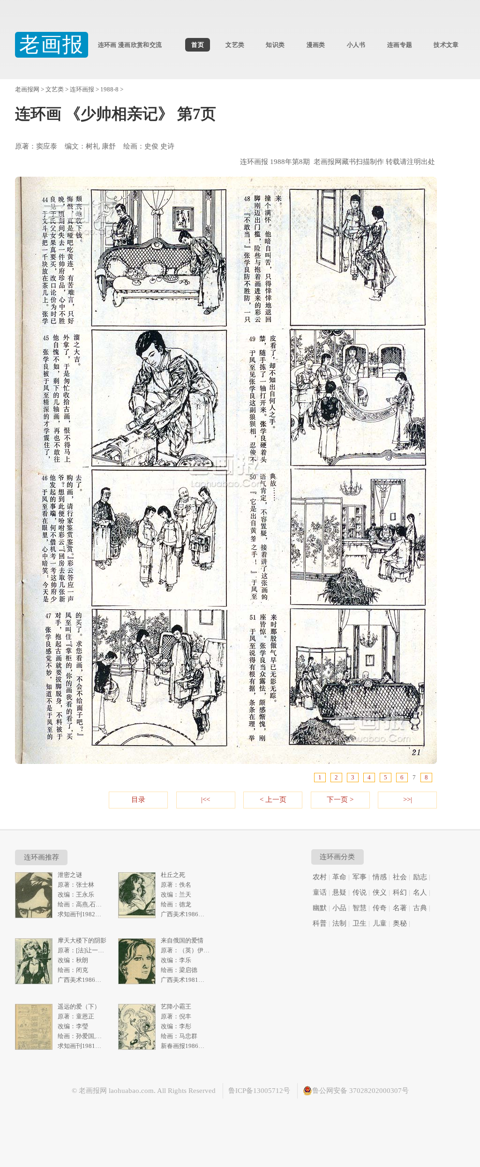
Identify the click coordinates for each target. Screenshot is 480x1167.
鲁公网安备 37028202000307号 (360, 1090)
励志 (420, 877)
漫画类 (316, 44)
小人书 (356, 44)
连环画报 (82, 89)
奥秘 (400, 923)
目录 (138, 799)
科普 (320, 923)
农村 (320, 877)
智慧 (359, 908)
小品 (339, 908)
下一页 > (340, 799)
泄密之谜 (70, 874)
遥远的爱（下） (79, 1006)
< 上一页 (273, 799)
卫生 (359, 923)
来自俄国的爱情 (182, 940)
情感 (380, 877)
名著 (400, 908)
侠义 (380, 892)
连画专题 (399, 44)
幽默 (320, 908)
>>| (407, 799)
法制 (339, 923)
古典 (420, 908)
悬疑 (339, 892)
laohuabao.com (131, 1090)
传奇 (380, 908)
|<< (205, 799)
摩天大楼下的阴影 (82, 940)
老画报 (51, 44)
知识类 (275, 44)
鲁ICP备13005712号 (259, 1090)
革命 (339, 877)
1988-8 (109, 89)
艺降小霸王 (176, 1006)
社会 (400, 877)
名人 (420, 892)
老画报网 (27, 89)
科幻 (400, 892)
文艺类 (234, 44)
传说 (359, 892)
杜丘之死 (173, 874)
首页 (197, 44)
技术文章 (446, 44)
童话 (320, 892)
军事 (359, 877)
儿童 (380, 923)
